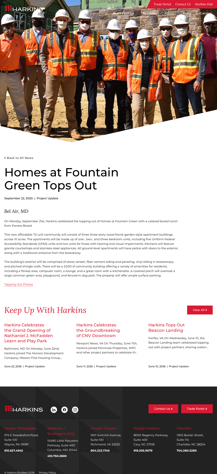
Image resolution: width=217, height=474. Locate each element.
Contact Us (183, 4)
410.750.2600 (57, 456)
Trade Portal (162, 4)
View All (198, 310)
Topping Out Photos (18, 284)
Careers (206, 13)
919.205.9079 (143, 450)
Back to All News (20, 158)
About (169, 13)
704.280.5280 (187, 450)
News (187, 13)
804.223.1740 (100, 450)
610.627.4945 (13, 450)
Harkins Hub (204, 4)
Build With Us (123, 13)
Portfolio (149, 13)
